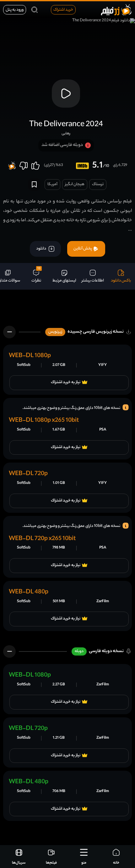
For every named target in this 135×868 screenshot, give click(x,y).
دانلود (41, 248)
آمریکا (52, 184)
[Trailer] (66, 93)
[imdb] (82, 166)
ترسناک (98, 184)
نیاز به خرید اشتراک (65, 382)
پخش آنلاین (83, 248)
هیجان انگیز (74, 184)
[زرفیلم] (116, 9)
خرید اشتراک (63, 10)
